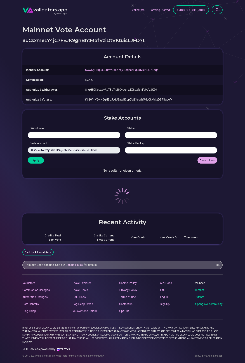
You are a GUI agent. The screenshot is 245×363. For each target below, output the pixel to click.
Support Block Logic (191, 9)
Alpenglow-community (209, 304)
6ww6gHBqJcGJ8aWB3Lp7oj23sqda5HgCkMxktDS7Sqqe (121, 70)
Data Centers (30, 304)
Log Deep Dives (83, 304)
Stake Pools (80, 290)
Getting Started (160, 10)
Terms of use (127, 297)
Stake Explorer (82, 283)
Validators (138, 10)
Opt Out (124, 311)
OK (218, 265)
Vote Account (38, 143)
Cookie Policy (74, 265)
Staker (131, 128)
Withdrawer (37, 128)
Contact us (126, 304)
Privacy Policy (128, 290)
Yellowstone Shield (85, 311)
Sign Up (165, 304)
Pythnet (199, 297)
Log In (164, 297)
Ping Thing (29, 311)
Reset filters (207, 160)
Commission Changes (36, 290)
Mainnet (200, 283)
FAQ (162, 290)
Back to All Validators (38, 252)
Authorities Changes (35, 297)
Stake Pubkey (136, 143)
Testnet (199, 290)
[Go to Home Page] (44, 10)
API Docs (166, 283)
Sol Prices (79, 297)
